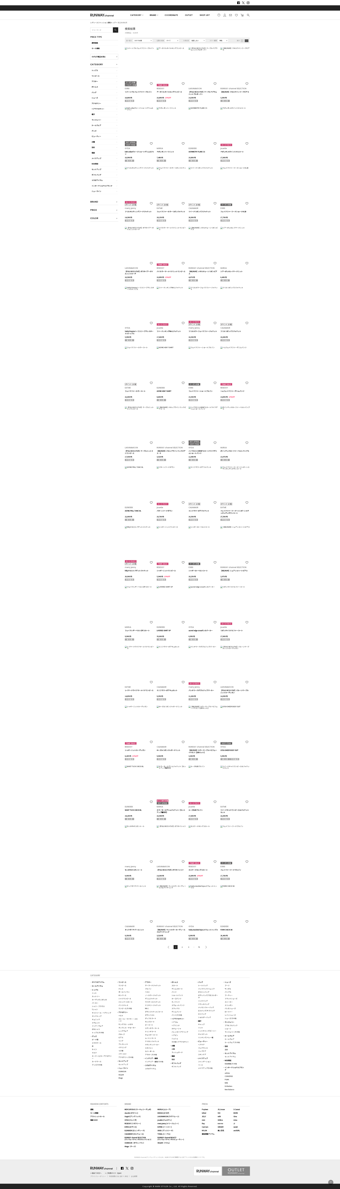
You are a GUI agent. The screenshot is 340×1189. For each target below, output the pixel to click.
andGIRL (236, 1130)
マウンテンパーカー (152, 1044)
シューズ (95, 98)
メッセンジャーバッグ (206, 1007)
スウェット (96, 1023)
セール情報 (94, 1113)
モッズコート (150, 1021)
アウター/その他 (151, 1054)
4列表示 (246, 40)
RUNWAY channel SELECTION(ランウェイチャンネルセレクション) (138, 1138)
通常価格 (95, 43)
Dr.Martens (228, 1086)
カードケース (96, 1061)
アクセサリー (96, 103)
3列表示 (242, 40)
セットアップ (96, 169)
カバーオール (150, 1051)
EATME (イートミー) (165, 1127)
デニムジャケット (151, 998)
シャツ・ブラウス (98, 1006)
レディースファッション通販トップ (103, 22)
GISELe (220, 1120)
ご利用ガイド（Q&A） (114, 1173)
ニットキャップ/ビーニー (207, 1031)
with (219, 1116)
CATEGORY (135, 15)
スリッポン (229, 1005)
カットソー (96, 996)
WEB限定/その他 (231, 1064)
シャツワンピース (124, 998)
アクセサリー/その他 (125, 1057)
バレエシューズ (230, 1008)
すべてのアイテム (98, 982)
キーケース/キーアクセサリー (101, 1057)
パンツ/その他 (177, 1015)
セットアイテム (230, 1053)
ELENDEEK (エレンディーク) (135, 1130)
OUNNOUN (122, 1071)
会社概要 (134, 1176)
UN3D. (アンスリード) (165, 1130)
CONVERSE (229, 1076)
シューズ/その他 (230, 1018)
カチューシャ (176, 1028)
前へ (169, 947)
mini (203, 1120)
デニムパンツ (176, 1012)
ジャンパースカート (125, 1002)
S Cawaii (236, 1109)
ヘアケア (201, 1044)
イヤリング (122, 1047)
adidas (227, 1073)
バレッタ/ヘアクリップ (180, 1032)
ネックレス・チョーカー (127, 1027)
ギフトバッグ (96, 175)
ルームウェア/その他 (232, 1042)
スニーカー (229, 1002)
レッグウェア (123, 1031)
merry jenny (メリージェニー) (168, 1123)
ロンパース (122, 995)
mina (235, 1120)
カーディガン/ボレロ (99, 999)
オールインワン (124, 992)
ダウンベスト (150, 1015)
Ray (203, 1123)
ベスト (147, 992)
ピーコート (149, 1025)
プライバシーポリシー (98, 1176)
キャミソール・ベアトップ (101, 1013)
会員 (224, 15)
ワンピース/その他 (125, 1008)
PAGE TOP (330, 1182)
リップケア (202, 1051)
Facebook (238, 2)
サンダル (228, 989)
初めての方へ (96, 1173)
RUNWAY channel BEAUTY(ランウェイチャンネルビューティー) (171, 1138)
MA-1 (147, 1008)
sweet (235, 1127)
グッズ (94, 131)
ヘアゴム (175, 1022)
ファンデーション (204, 1061)
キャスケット (203, 1034)
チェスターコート (151, 1035)
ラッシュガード (177, 1052)
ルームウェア (96, 125)
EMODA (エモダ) (163, 1113)
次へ (205, 947)
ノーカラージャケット (153, 995)
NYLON (204, 1130)
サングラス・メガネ (125, 1024)
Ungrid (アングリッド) (133, 1116)
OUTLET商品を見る (99, 56)
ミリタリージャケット (153, 1005)
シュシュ (175, 1038)
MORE (235, 1113)
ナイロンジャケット (152, 1041)
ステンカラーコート (152, 1028)
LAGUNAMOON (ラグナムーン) (168, 1116)
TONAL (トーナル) (164, 1134)
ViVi (219, 1113)
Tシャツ (95, 1009)
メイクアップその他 (205, 1068)
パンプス (228, 992)
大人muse (221, 1109)
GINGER (221, 1127)
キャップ (201, 1024)
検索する (248, 15)
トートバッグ (203, 985)
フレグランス (203, 1048)
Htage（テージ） (131, 1146)
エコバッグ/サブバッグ (206, 1010)
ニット (94, 993)
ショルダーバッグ (204, 1017)
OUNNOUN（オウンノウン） (135, 1143)
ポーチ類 (95, 1039)
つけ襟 (120, 1051)
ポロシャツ (96, 1029)
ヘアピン (175, 1035)
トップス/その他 (98, 1032)
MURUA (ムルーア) (164, 1109)
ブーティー (229, 995)
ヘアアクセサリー (98, 109)
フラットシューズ (231, 998)
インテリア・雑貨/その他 (154, 1061)
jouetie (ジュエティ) (165, 1120)
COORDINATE (171, 15)
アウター (95, 81)
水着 (93, 142)
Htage (120, 1078)
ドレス (120, 989)
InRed (204, 1113)
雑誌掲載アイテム (208, 1134)
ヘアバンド (176, 1025)
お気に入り (236, 15)
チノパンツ (176, 1002)
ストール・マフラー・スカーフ (128, 1020)
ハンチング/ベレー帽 (205, 1037)
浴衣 (93, 147)
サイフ (94, 1049)
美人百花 (221, 1130)
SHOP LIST (205, 15)
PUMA (227, 1079)
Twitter (243, 2)
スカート (175, 985)
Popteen (205, 1109)
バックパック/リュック (206, 989)
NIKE (226, 1083)
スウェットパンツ (178, 1005)
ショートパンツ (177, 995)
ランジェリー (96, 120)
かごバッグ (202, 1014)
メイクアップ (96, 158)
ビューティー (96, 136)
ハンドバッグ (203, 1001)
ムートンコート (150, 1038)
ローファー (229, 1012)
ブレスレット (123, 1044)
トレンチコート (150, 1031)
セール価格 (96, 48)
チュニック (96, 1019)
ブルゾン (148, 989)
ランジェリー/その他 (232, 1032)
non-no (220, 1123)
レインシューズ (230, 1015)
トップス (95, 70)
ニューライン (96, 191)
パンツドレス (123, 1005)
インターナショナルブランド (102, 186)
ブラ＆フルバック (231, 1025)
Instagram (248, 2)
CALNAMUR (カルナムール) (134, 1134)
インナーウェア (97, 1026)
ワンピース (95, 76)
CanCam (205, 1127)
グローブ (121, 1034)
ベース (200, 1065)
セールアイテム (97, 986)
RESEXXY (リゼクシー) (133, 1123)
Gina (235, 1116)
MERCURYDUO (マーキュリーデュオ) (138, 1109)
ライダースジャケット (153, 1002)
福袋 (93, 153)
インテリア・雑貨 (151, 1058)
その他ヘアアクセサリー (180, 1042)
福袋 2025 (94, 1120)
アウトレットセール (97, 1116)
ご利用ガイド (218, 15)
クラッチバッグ (203, 1004)
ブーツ (227, 985)
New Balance (229, 1089)
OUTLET (189, 15)
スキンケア (202, 1054)
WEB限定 (95, 164)
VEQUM (121, 1075)
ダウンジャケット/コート (154, 1012)
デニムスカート (177, 989)
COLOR (94, 218)
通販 (92, 1109)
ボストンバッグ (203, 992)
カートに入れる (242, 15)
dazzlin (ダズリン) (131, 1113)
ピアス (120, 1037)
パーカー (95, 1003)
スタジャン (149, 1048)
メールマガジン (230, 15)
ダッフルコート (150, 1018)
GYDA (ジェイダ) (131, 1120)
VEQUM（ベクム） (164, 1143)
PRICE (93, 210)
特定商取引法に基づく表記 (118, 1176)
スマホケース (96, 1043)
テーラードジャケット (153, 985)
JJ (234, 1123)
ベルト (120, 1015)
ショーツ (228, 1029)
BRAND (153, 15)
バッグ (94, 92)
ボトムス (95, 87)
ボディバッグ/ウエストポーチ (208, 996)
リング (120, 1041)
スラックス (176, 1008)
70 (199, 947)
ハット (200, 1027)
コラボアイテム (97, 180)
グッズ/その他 (97, 1065)
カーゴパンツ (176, 998)
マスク (94, 1053)
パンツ (174, 992)
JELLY (204, 1116)
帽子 (93, 114)
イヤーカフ (122, 1054)
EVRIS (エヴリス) (131, 1127)
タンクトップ (96, 1016)
